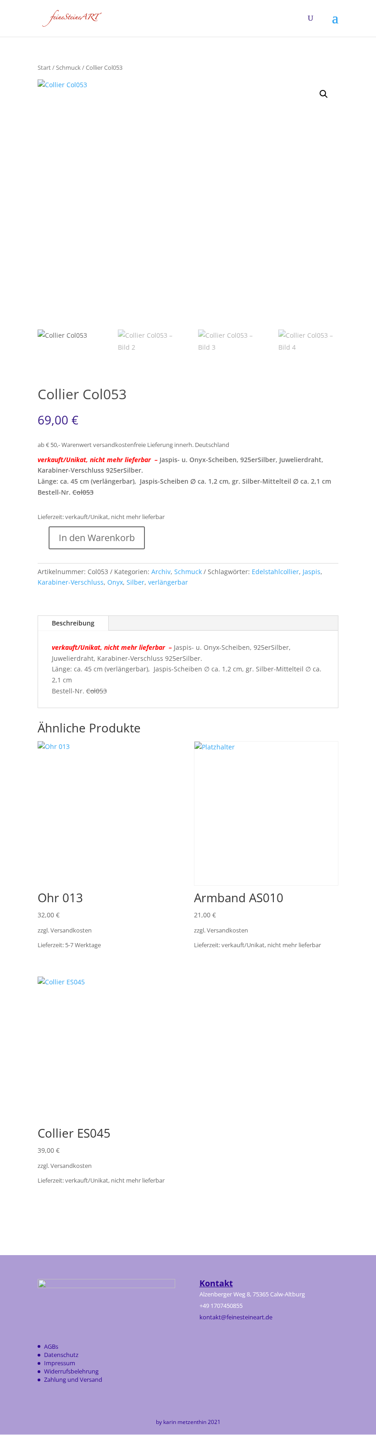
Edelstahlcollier (275, 571)
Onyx (115, 582)
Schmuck (68, 67)
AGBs (51, 1346)
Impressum (59, 1363)
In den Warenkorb (97, 537)
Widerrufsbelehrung (71, 1371)
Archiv (161, 571)
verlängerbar (168, 582)
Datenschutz (61, 1355)
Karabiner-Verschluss (71, 582)
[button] (323, 94)
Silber (135, 582)
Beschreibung (73, 623)
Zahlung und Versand (73, 1379)
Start (44, 67)
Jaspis (312, 571)
